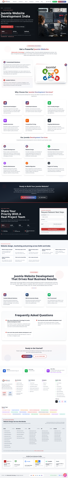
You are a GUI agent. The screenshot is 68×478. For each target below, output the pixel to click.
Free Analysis (59, 389)
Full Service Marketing (14, 412)
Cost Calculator (59, 388)
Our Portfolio (59, 383)
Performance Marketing (24, 410)
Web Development (19, 386)
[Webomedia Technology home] (6, 1)
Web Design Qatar (19, 436)
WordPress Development (34, 389)
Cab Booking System (33, 386)
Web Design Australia (20, 430)
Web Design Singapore (20, 434)
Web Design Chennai (7, 436)
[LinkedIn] (65, 401)
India (4, 428)
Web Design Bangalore (7, 434)
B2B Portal (32, 391)
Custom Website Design (25, 414)
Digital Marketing (19, 388)
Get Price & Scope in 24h (6, 26)
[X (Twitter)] (56, 401)
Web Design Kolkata (7, 441)
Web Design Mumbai (7, 432)
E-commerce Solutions (34, 384)
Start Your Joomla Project (29, 197)
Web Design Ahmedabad (8, 443)
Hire (26, 1)
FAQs (57, 384)
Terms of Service (46, 388)
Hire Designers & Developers (6, 414)
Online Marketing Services (17, 414)
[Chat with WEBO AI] (65, 475)
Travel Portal (32, 383)
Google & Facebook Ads (15, 410)
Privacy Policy (45, 386)
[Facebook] (59, 401)
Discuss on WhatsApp (20, 26)
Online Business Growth (5, 412)
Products (20, 1)
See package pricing (4, 36)
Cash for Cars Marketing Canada (34, 410)
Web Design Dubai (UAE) (20, 432)
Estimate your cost (11, 36)
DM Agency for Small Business (32, 412)
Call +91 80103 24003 (40, 356)
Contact (44, 384)
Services (14, 1)
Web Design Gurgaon (7, 447)
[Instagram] (62, 401)
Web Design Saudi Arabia (20, 438)
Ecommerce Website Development (45, 414)
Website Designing (19, 384)
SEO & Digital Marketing (44, 410)
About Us (44, 383)
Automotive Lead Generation (19, 394)
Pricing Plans (59, 386)
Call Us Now (43, 197)
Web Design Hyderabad (7, 438)
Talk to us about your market (38, 450)
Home (2, 8)
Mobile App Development (34, 388)
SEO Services (18, 391)
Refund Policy (45, 389)
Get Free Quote (27, 356)
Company (31, 1)
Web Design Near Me (60, 394)
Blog (42, 1)
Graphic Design (19, 383)
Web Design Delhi (7, 430)
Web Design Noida (7, 445)
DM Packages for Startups (6, 410)
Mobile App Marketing (34, 414)
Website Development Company (43, 412)
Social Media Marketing (61, 396)
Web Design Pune (7, 439)
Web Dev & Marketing (23, 412)
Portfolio (37, 1)
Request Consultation (52, 229)
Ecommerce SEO (62, 414)
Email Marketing (19, 389)
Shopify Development (55, 414)
